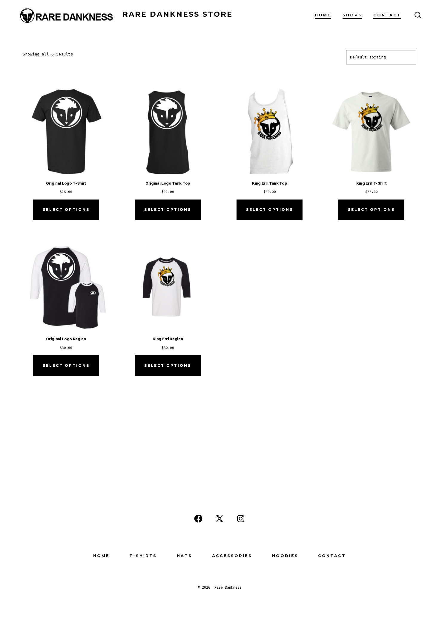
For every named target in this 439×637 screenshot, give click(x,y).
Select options (66, 209)
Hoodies (285, 555)
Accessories (232, 555)
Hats (184, 555)
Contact (387, 15)
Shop (350, 15)
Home (323, 15)
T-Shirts (143, 555)
